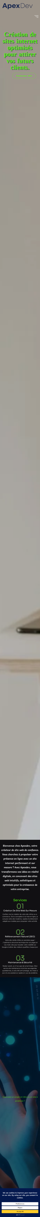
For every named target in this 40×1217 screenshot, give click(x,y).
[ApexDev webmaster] (18, 5)
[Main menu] (36, 16)
